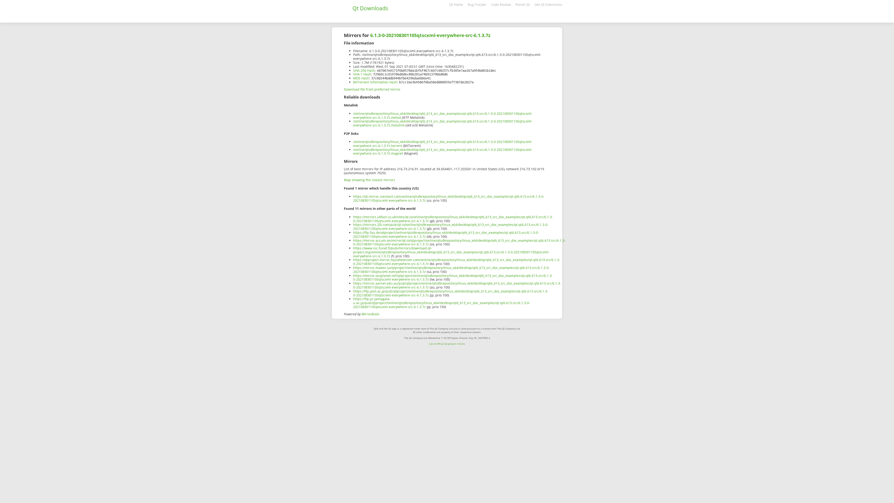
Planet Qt (522, 4)
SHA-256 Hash (364, 70)
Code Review (501, 4)
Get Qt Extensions (548, 4)
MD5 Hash (361, 78)
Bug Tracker (477, 4)
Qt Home (456, 4)
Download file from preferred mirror (372, 89)
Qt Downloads (370, 8)
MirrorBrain (370, 314)
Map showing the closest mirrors (369, 180)
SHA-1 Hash (362, 74)
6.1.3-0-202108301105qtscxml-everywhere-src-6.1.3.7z (430, 35)
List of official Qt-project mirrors (447, 343)
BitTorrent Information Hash (375, 82)
